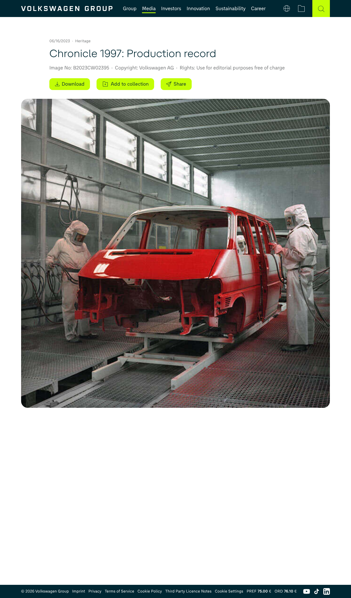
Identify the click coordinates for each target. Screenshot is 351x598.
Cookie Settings (229, 591)
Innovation (198, 8)
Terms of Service (119, 591)
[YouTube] (306, 591)
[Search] (321, 8)
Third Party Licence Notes (188, 591)
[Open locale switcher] (287, 8)
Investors (171, 8)
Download (73, 84)
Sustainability (231, 8)
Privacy (94, 591)
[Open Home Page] (66, 8)
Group (130, 8)
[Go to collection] (301, 8)
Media (149, 8)
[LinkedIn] (326, 591)
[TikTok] (316, 591)
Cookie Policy (150, 591)
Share (180, 84)
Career (258, 8)
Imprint (78, 591)
